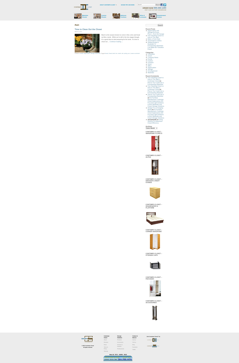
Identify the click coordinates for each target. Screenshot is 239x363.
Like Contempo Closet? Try (153, 336)
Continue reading (116, 41)
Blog (133, 344)
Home (150, 64)
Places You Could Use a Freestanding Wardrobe (156, 83)
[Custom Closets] (97, 16)
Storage (93, 53)
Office (149, 66)
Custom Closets (103, 16)
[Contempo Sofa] (155, 349)
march (119, 53)
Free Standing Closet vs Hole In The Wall (156, 36)
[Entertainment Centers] (152, 16)
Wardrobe (97, 53)
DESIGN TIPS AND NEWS (127, 5)
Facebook (134, 347)
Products (119, 340)
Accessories (120, 342)
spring (125, 53)
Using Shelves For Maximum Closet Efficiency (155, 121)
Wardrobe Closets (85, 16)
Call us (134, 340)
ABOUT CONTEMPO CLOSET (107, 5)
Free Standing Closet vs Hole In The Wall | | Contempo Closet (156, 79)
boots (106, 53)
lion (116, 53)
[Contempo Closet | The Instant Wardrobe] (83, 4)
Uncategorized (152, 71)
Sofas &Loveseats (143, 16)
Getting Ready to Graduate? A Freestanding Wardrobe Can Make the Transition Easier (156, 46)
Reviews (106, 342)
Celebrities (151, 54)
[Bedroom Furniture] (116, 16)
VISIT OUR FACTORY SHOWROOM (155, 10)
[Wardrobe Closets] (78, 16)
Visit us (134, 342)
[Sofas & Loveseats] (135, 16)
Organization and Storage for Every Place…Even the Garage (156, 32)
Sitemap (106, 351)
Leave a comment (135, 53)
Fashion (150, 61)
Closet (81, 53)
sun (129, 53)
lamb (113, 53)
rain (123, 53)
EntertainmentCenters (161, 16)
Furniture (151, 62)
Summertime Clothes (155, 41)
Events (150, 59)
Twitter (134, 349)
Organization (87, 53)
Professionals (120, 348)
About (105, 340)
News (105, 344)
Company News (153, 57)
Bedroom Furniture (123, 16)
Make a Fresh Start (154, 39)
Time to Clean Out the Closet (88, 29)
